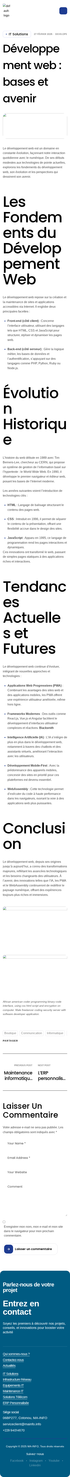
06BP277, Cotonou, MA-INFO (25, 1418)
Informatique (55, 1033)
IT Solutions (18, 34)
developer (62, 34)
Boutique (10, 1033)
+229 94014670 (14, 1430)
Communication (31, 1033)
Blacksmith (46, 727)
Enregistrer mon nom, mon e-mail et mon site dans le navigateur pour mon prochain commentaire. (33, 1231)
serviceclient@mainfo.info (22, 1424)
